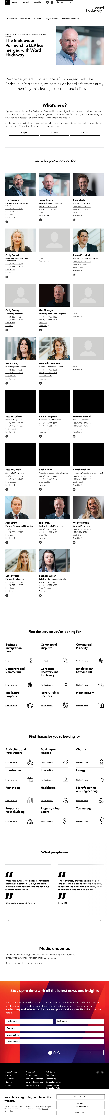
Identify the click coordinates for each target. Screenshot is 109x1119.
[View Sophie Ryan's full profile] (54, 454)
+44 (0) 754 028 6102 (48, 532)
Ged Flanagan (46, 310)
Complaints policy (53, 1082)
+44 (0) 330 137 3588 (14, 264)
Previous (8, 921)
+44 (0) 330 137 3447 (48, 476)
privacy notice (63, 1009)
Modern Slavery (32, 1085)
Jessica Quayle (13, 469)
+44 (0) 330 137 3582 (48, 423)
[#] (7, 2)
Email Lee (9, 214)
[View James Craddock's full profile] (88, 240)
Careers (8, 1082)
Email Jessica (10, 429)
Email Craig (10, 323)
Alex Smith (11, 523)
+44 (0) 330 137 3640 (82, 423)
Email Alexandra (45, 376)
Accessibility (37, 2)
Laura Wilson (12, 576)
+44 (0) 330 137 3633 (14, 423)
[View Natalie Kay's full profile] (20, 348)
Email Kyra (77, 535)
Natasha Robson (81, 469)
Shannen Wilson (47, 576)
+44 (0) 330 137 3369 (14, 582)
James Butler (80, 200)
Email (41, 258)
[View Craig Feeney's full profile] (20, 295)
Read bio (9, 218)
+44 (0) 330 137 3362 (14, 209)
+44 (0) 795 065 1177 (48, 426)
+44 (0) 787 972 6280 (14, 479)
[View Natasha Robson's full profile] (88, 454)
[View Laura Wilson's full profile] (20, 560)
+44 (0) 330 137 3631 (82, 207)
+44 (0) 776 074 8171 (82, 532)
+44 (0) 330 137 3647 (14, 317)
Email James (78, 212)
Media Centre (11, 1072)
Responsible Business (70, 18)
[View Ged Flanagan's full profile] (54, 295)
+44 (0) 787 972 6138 (14, 320)
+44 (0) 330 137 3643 (48, 529)
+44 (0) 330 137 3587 (14, 370)
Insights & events (52, 18)
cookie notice (83, 1009)
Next (101, 921)
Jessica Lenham (13, 416)
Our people (37, 18)
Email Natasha (78, 482)
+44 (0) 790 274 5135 (82, 265)
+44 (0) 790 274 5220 (14, 373)
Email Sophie (44, 482)
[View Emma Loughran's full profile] (54, 401)
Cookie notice (31, 1075)
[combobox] (64, 2)
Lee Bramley (12, 200)
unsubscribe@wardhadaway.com (22, 1009)
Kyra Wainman (81, 523)
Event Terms (51, 1075)
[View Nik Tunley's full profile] (54, 507)
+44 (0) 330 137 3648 (82, 529)
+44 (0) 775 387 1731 (48, 373)
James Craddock (82, 255)
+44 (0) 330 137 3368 (82, 476)
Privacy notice (31, 1072)
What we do (25, 18)
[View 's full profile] (54, 240)
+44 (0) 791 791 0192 (48, 479)
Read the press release (16, 963)
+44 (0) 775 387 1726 (14, 426)
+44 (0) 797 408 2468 (48, 209)
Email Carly (10, 270)
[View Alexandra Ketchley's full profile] (54, 348)
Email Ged (43, 323)
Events (8, 1085)
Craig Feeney (12, 310)
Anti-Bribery (51, 1072)
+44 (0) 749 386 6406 (48, 320)
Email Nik (43, 535)
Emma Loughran (48, 416)
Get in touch (25, 2)
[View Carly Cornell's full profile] (20, 240)
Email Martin (78, 429)
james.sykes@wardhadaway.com (21, 958)
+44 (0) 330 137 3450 (48, 582)
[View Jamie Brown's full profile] (54, 184)
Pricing (8, 1075)
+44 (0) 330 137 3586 (48, 370)
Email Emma (44, 429)
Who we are (12, 18)
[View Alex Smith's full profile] (20, 507)
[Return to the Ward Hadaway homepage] (95, 9)
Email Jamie (44, 212)
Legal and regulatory (34, 1082)
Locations (9, 1079)
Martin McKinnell (82, 416)
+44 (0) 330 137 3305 (48, 317)
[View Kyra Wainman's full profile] (88, 507)
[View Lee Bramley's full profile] (20, 184)
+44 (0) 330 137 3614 (14, 476)
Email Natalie (10, 376)
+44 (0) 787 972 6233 (48, 585)
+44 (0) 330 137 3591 (48, 207)
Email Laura (10, 588)
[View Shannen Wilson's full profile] (54, 560)
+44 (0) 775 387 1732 (14, 211)
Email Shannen (45, 588)
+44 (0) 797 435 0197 (14, 585)
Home (7, 34)
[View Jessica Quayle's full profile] (20, 454)
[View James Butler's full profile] (88, 184)
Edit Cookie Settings (34, 1079)
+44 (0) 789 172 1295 (82, 426)
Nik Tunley (44, 523)
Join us (14, 2)
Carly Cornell (12, 255)
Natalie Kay (11, 363)
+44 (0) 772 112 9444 (82, 209)
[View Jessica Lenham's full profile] (20, 401)
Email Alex (9, 535)
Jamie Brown (46, 200)
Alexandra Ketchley (49, 363)
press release (53, 126)
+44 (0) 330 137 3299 (14, 529)
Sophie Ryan (45, 469)
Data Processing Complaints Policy (53, 1087)
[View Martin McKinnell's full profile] (88, 401)
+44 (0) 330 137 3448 (82, 262)
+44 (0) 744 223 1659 (82, 479)
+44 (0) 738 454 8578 (14, 267)
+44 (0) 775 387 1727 (14, 532)
